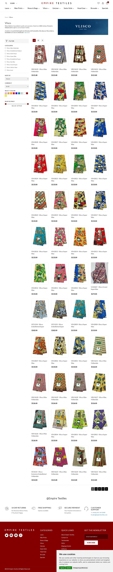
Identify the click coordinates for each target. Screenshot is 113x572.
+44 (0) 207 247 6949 (98, 512)
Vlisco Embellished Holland (14, 51)
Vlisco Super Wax (11, 56)
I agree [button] (62, 568)
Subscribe (91, 543)
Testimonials (65, 540)
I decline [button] (68, 568)
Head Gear (43, 552)
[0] (107, 3)
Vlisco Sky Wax (11, 62)
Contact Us (64, 537)
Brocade (42, 554)
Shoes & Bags (44, 540)
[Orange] (11, 93)
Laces (42, 534)
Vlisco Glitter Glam (12, 67)
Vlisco (42, 543)
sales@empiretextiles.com (99, 515)
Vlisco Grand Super (12, 64)
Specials (42, 557)
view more (27, 32)
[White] (24, 93)
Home (6, 17)
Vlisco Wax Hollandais (13, 48)
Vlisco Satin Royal (12, 53)
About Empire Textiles (67, 534)
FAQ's (63, 543)
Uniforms (64, 549)
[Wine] (27, 93)
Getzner (42, 546)
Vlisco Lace (10, 70)
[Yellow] (6, 96)
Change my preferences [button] (80, 568)
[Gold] (8, 93)
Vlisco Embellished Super (14, 59)
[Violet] (22, 93)
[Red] (14, 93)
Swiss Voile (43, 549)
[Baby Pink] (6, 93)
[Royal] (16, 93)
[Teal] (19, 93)
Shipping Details (66, 546)
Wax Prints (43, 537)
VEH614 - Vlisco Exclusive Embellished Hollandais (38, 474)
